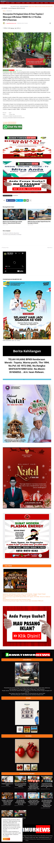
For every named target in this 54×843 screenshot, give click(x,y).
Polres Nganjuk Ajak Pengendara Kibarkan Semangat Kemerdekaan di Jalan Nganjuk (20, 802)
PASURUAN (9, 10)
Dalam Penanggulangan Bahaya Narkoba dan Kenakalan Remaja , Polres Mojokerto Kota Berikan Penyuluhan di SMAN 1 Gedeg (33, 786)
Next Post (49, 247)
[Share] (50, 23)
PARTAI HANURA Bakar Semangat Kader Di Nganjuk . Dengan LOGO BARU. (20, 595)
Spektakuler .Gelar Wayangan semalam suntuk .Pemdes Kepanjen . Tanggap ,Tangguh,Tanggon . (24, 594)
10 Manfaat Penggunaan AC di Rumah (7, 784)
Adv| (34, 837)
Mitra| (37, 837)
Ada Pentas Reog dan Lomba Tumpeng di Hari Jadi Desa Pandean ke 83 (27, 694)
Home (4, 10)
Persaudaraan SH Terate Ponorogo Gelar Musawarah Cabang (17, 599)
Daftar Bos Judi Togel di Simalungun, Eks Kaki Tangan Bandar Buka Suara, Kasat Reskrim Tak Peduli (33, 802)
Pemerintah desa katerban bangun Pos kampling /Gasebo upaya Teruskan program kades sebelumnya (27, 687)
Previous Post (5, 247)
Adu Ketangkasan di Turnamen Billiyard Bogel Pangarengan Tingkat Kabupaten (27, 689)
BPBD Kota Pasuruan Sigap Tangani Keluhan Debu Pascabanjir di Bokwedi (39, 222)
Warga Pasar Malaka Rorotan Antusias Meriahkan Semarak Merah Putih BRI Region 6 (30, 835)
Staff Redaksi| (42, 837)
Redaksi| (47, 837)
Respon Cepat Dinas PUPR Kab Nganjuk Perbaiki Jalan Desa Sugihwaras (20, 785)
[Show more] (30, 200)
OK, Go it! (6, 839)
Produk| (31, 837)
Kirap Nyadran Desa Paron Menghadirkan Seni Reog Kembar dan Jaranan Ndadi (27, 693)
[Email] (27, 200)
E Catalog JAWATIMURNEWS (9, 122)
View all (49, 206)
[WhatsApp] (24, 200)
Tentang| (27, 837)
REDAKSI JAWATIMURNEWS (9, 123)
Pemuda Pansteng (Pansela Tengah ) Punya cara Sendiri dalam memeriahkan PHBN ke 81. (23, 600)
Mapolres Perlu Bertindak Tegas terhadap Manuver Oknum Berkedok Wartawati (12, 222)
